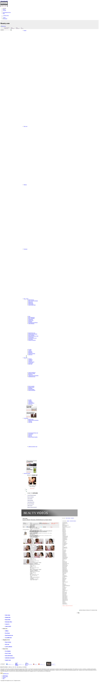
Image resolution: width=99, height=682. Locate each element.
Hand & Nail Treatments (32, 333)
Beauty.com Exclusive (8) (66, 526)
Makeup (25, 184)
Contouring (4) (64, 539)
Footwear (30, 434)
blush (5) (63, 527)
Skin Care (25, 126)
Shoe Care (30, 435)
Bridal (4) (63, 529)
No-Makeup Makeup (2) (66, 585)
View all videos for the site (68, 605)
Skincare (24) (64, 592)
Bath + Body (26, 298)
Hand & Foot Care (31, 332)
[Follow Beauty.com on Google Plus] (39, 664)
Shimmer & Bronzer (32, 340)
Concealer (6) (64, 537)
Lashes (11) (64, 573)
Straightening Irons (31, 376)
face (63, 548)
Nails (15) (63, 583)
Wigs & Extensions (31, 390)
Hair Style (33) (64, 564)
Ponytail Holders (31, 389)
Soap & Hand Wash (32, 304)
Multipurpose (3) (65, 581)
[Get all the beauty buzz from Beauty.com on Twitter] (16, 665)
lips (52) (63, 577)
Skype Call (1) (64, 593)
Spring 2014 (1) (64, 597)
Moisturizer (30, 352)
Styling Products (31, 361)
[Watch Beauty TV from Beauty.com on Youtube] (33, 664)
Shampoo (30, 358)
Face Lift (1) (64, 550)
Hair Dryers (30, 374)
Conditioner (30, 359)
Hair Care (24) (64, 561)
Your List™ (5, 11)
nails (63, 582)
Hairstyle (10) (64, 568)
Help (4, 13)
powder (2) (64, 588)
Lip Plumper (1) (64, 576)
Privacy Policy (5, 676)
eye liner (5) (64, 542)
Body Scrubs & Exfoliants (33, 300)
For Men (29, 349)
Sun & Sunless (31, 337)
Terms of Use (5, 675)
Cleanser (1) (64, 534)
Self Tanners (30, 339)
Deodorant (30, 321)
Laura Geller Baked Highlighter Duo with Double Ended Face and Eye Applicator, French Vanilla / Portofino (40, 531)
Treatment (30, 360)
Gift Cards (30, 422)
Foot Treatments (31, 334)
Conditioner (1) (64, 538)
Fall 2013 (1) (64, 554)
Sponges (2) (64, 594)
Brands (25, 30)
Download (53, 523)
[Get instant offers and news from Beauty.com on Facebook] (7, 664)
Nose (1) (63, 586)
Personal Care (30, 320)
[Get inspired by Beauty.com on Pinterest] (27, 665)
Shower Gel (30, 301)
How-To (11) (64, 572)
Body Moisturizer (31, 317)
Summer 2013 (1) (65, 599)
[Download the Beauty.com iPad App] (48, 666)
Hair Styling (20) (65, 565)
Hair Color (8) (64, 562)
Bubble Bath (30, 302)
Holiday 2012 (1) (65, 570)
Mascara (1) (64, 579)
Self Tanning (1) (64, 590)
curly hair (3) (64, 541)
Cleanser (29, 350)
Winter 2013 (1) (64, 603)
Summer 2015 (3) (65, 600)
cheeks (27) (64, 533)
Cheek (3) (63, 532)
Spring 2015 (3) (64, 598)
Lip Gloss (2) (64, 575)
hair (63, 559)
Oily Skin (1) (64, 587)
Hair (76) (63, 560)
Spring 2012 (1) (64, 595)
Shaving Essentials (31, 353)
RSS (3, 678)
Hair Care (25, 357)
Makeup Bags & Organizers (33, 420)
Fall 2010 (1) (64, 553)
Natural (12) (64, 584)
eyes (63, 546)
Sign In (4, 9)
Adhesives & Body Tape (32, 446)
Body (29, 316)
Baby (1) (63, 524)
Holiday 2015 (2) (65, 571)
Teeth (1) (63, 601)
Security (4, 677)
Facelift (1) (64, 551)
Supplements (30, 319)
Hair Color (30, 363)
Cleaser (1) (64, 535)
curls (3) (63, 540)
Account (4, 10)
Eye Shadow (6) (64, 543)
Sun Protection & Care (32, 338)
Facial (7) (63, 552)
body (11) (63, 528)
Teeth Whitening (31, 323)
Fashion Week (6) (65, 557)
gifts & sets (30, 354)
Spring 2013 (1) (64, 596)
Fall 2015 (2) (64, 556)
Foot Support (30, 433)
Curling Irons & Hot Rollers (33, 375)
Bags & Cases (30, 419)
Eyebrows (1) (64, 544)
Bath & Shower (31, 299)
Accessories (26, 418)
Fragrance (25, 249)
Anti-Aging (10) (64, 523)
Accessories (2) (64, 522)
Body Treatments (31, 318)
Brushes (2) (64, 531)
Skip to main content (4, 0)
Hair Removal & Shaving (33, 322)
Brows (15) (64, 530)
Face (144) (64, 549)
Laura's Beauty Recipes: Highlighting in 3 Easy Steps (37, 519)
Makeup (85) (64, 578)
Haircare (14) (64, 567)
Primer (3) (63, 589)
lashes (63, 574)
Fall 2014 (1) (64, 555)
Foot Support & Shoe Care (33, 432)
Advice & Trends (27, 473)
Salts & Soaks (30, 303)
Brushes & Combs (31, 373)
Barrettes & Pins (31, 387)
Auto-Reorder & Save (7, 12)
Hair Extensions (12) (65, 563)
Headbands (30, 388)
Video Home (25, 518)
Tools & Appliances (31, 372)
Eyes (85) (63, 545)
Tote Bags (30, 421)
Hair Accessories (31, 386)
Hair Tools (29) (64, 566)
